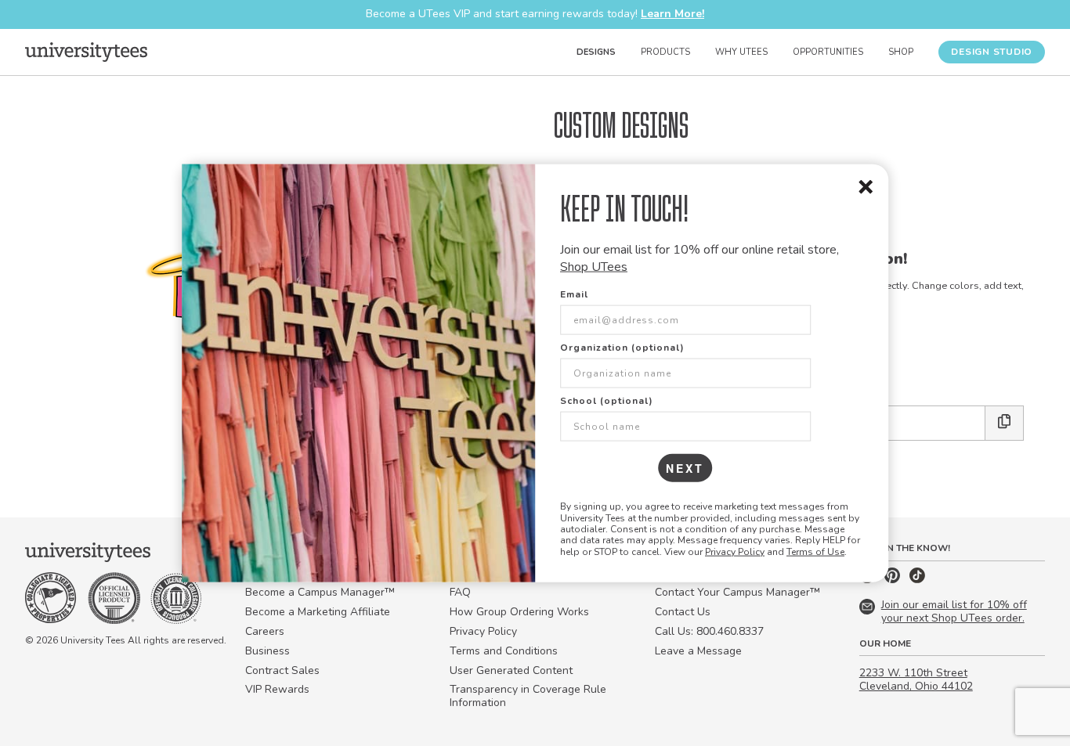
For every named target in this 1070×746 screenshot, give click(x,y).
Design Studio (991, 51)
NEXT (685, 468)
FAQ (460, 592)
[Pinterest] (893, 579)
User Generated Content (511, 670)
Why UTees (741, 52)
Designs (596, 52)
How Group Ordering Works (519, 611)
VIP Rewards (277, 689)
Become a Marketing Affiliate (317, 611)
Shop (900, 52)
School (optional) (606, 401)
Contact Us (682, 611)
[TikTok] (917, 579)
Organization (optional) (622, 347)
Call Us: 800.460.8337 (709, 631)
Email (574, 294)
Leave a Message (698, 650)
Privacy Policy (735, 551)
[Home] (86, 51)
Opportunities (828, 52)
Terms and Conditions (504, 650)
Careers (264, 631)
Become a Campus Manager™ (320, 592)
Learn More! (672, 13)
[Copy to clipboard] (1004, 423)
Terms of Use (815, 551)
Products (665, 52)
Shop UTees (593, 267)
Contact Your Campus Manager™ (737, 592)
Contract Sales (282, 670)
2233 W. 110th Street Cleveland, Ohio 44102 (916, 679)
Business (267, 650)
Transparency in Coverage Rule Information (528, 696)
